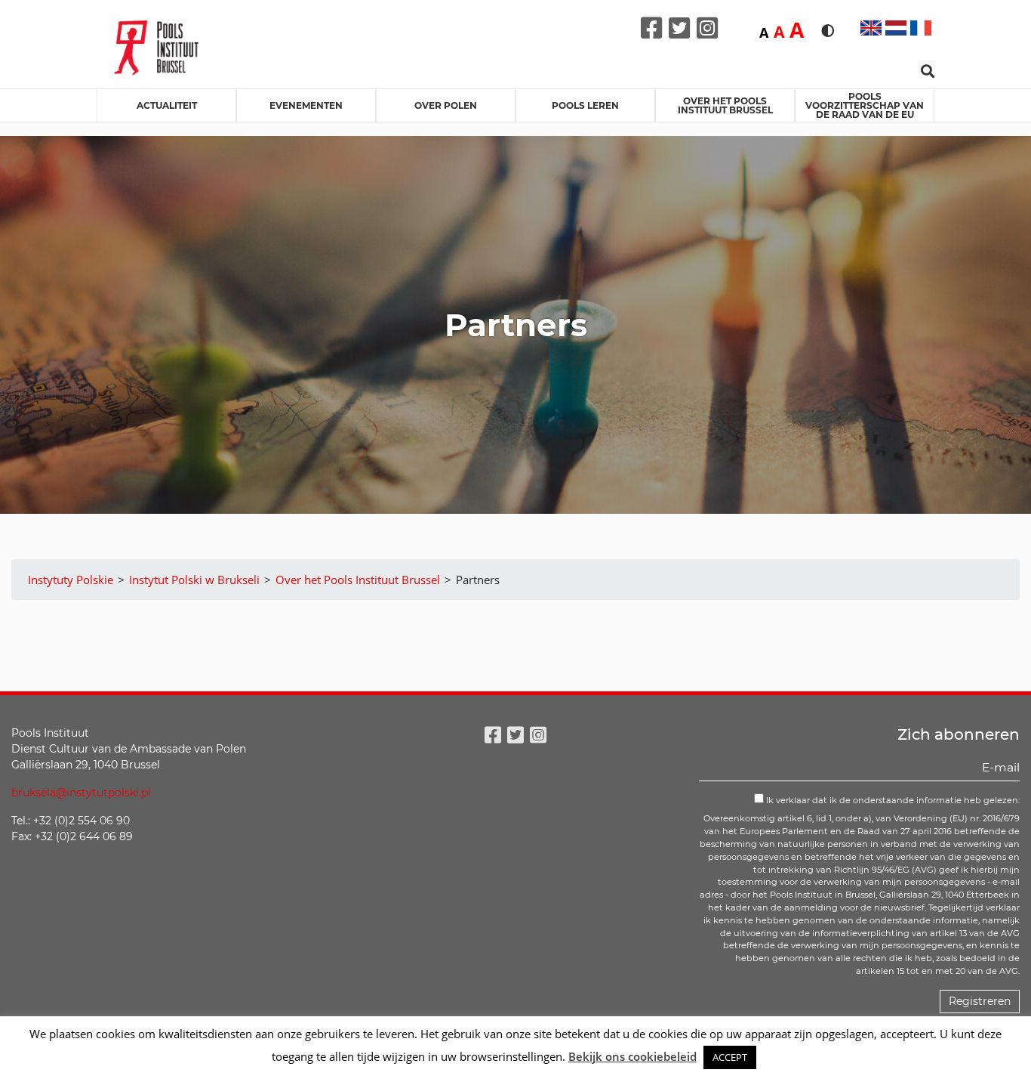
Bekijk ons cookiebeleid (632, 1056)
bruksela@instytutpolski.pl (81, 792)
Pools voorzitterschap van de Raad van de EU (864, 105)
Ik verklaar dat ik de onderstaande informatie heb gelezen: (892, 800)
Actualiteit (167, 105)
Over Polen (445, 105)
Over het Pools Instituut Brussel (725, 105)
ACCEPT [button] (729, 1057)
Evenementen (306, 105)
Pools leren (585, 105)
